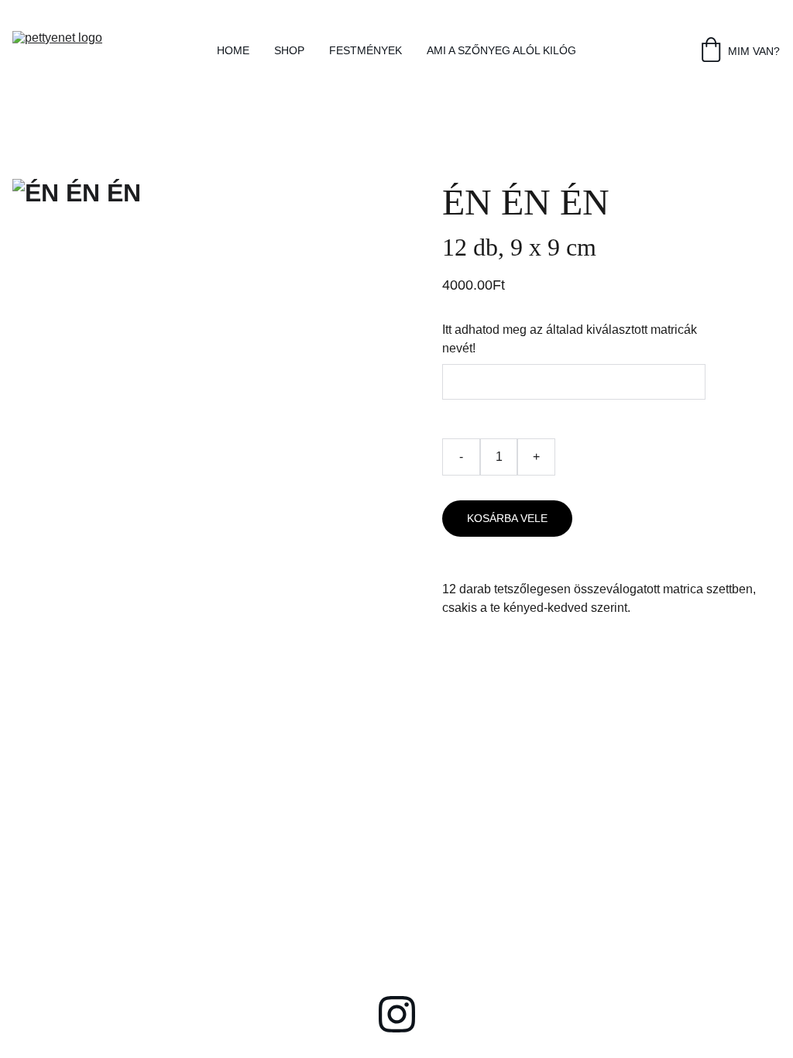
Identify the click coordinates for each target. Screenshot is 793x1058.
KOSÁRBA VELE (507, 518)
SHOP (289, 50)
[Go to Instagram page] (397, 1014)
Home (233, 50)
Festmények (365, 50)
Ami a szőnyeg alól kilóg (501, 50)
